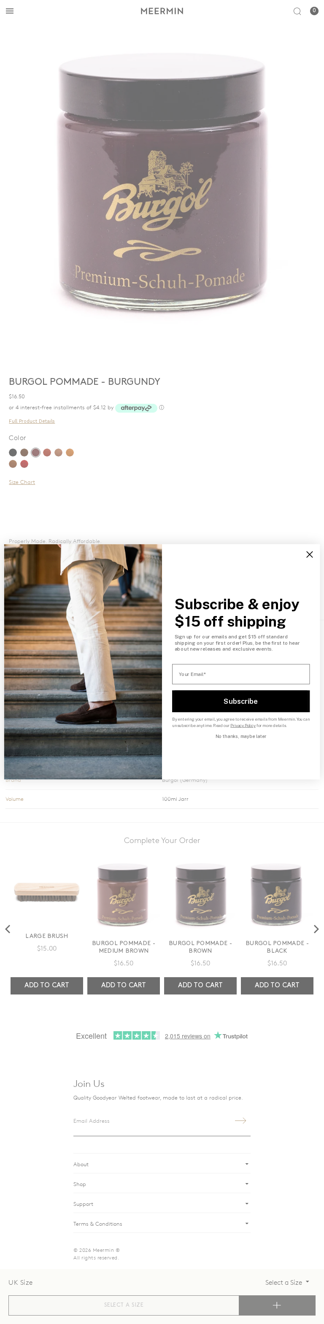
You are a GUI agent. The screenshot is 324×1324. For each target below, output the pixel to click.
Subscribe (241, 701)
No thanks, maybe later (241, 736)
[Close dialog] (309, 555)
